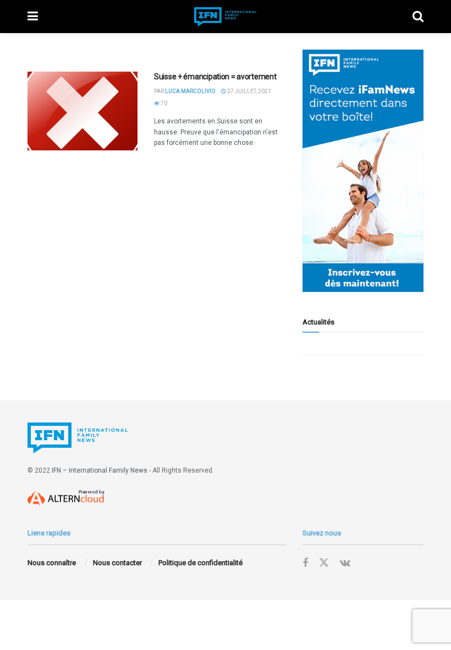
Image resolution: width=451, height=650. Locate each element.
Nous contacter (117, 563)
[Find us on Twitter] (324, 563)
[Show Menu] (33, 16)
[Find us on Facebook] (305, 563)
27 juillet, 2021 (248, 91)
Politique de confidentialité (200, 563)
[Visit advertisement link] (363, 171)
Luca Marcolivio (190, 91)
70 (163, 103)
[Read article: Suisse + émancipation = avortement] (83, 111)
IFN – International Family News (99, 470)
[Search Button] (418, 16)
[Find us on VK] (345, 563)
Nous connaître (52, 563)
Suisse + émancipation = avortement (215, 76)
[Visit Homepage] (225, 16)
